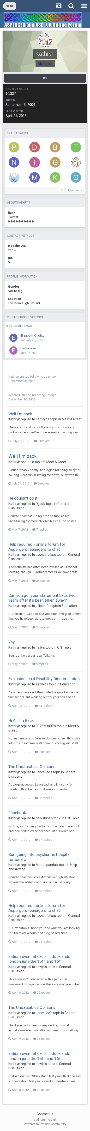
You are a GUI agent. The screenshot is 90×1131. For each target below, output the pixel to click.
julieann (41, 606)
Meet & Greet (72, 419)
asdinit (41, 684)
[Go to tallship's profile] (34, 162)
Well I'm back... (21, 413)
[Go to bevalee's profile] (55, 147)
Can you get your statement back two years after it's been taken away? (42, 598)
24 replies (43, 580)
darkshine (43, 818)
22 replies (43, 992)
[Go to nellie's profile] (14, 162)
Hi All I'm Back (21, 720)
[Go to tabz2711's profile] (76, 147)
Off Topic (64, 647)
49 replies (45, 891)
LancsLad (43, 772)
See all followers (72, 190)
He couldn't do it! (23, 498)
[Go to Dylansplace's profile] (34, 147)
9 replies (43, 441)
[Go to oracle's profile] (76, 177)
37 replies (45, 839)
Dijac (39, 504)
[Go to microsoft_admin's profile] (34, 177)
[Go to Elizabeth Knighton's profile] (13, 338)
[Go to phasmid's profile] (14, 147)
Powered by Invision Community (45, 1124)
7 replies (42, 529)
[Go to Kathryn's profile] (76, 162)
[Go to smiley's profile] (14, 177)
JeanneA (50, 376)
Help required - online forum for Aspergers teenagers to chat (36, 546)
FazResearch (29, 348)
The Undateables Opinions (31, 766)
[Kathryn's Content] (45, 78)
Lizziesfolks (45, 554)
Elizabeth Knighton (33, 335)
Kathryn (13, 376)
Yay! (12, 642)
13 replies (45, 706)
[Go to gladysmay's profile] (55, 162)
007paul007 (45, 726)
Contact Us (45, 1114)
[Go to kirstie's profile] (55, 177)
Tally (39, 647)
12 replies (43, 627)
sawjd (40, 967)
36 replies (45, 798)
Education (69, 606)
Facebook (17, 812)
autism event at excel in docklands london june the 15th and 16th (39, 959)
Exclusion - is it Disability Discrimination (44, 678)
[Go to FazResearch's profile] (13, 350)
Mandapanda (46, 865)
